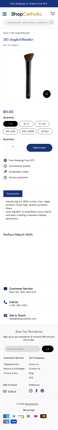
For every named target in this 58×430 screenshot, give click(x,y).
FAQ (31, 377)
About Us (34, 364)
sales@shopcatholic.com (23, 318)
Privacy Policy (11, 373)
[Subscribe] (47, 349)
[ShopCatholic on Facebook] (36, 390)
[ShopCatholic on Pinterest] (42, 390)
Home (6, 33)
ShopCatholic (31, 404)
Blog (31, 373)
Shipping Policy (11, 364)
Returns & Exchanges (14, 368)
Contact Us (34, 368)
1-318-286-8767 (18, 305)
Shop (26, 14)
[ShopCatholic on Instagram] (30, 390)
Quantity (8, 117)
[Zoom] (47, 94)
